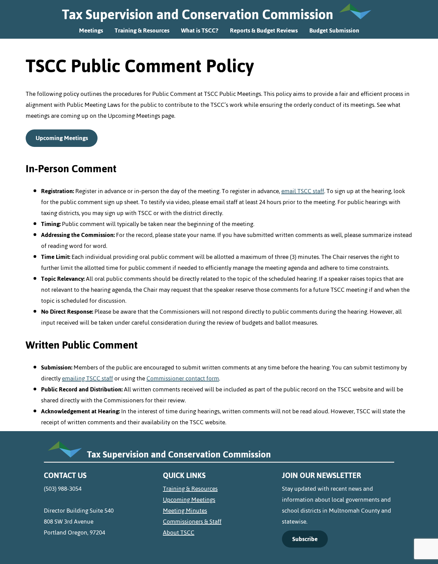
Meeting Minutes (185, 510)
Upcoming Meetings (62, 138)
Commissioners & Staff (192, 521)
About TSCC (178, 532)
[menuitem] (219, 488)
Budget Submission (334, 30)
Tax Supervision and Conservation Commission (197, 14)
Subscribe (305, 539)
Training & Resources (142, 30)
